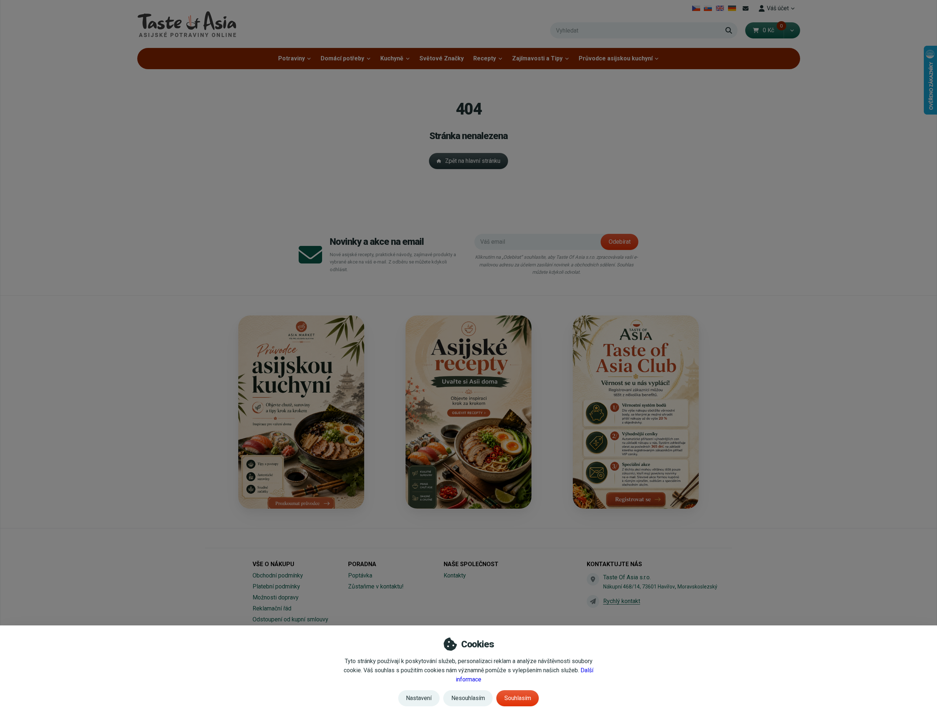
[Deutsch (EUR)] (732, 8)
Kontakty (455, 575)
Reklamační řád (272, 608)
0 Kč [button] (773, 30)
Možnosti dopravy (276, 597)
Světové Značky (441, 58)
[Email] (745, 8)
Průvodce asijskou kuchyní (616, 58)
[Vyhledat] (729, 30)
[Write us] (593, 601)
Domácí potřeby (342, 58)
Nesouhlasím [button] (468, 698)
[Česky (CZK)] (696, 8)
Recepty (484, 58)
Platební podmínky (276, 586)
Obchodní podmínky (278, 575)
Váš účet (778, 8)
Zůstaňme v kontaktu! (376, 586)
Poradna (362, 564)
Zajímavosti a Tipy (537, 58)
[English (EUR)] (720, 8)
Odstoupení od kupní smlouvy (290, 619)
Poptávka (360, 575)
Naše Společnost (471, 564)
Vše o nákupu (273, 564)
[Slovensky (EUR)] (708, 8)
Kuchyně (391, 58)
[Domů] (186, 24)
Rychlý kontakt (621, 601)
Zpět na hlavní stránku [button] (472, 160)
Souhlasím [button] (517, 698)
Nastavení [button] (419, 698)
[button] (792, 30)
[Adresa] (593, 579)
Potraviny (291, 58)
